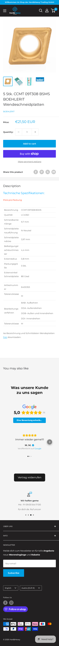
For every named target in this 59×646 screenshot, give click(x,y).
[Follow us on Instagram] (11, 602)
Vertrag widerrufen (29, 477)
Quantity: (8, 132)
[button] (9, 441)
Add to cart (29, 143)
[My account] (46, 10)
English (8, 588)
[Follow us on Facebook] (5, 602)
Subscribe (13, 573)
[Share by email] (53, 172)
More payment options (29, 161)
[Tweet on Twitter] (47, 172)
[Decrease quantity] (18, 132)
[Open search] (40, 10)
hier (5, 337)
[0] (53, 10)
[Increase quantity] (35, 132)
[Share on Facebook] (36, 172)
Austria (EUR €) (28, 588)
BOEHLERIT (8, 111)
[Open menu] (4, 10)
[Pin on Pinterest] (41, 172)
